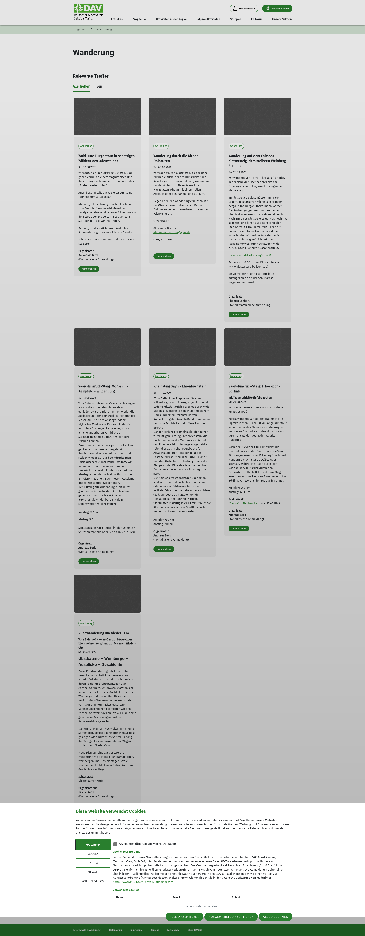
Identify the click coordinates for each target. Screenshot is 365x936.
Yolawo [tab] (92, 872)
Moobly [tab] (92, 853)
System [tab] (93, 863)
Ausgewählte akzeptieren (231, 916)
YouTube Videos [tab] (93, 881)
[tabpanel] (201, 875)
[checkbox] (201, 844)
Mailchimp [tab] (93, 844)
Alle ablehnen (275, 916)
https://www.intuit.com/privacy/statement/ (141, 882)
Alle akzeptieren (184, 916)
